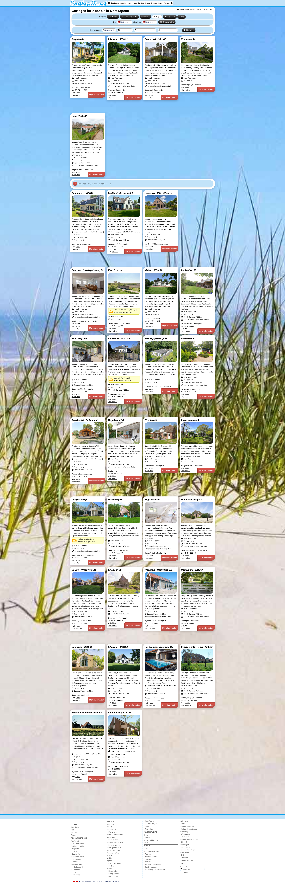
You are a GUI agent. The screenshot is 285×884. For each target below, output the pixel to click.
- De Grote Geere (77, 844)
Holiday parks (170, 17)
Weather (167, 3)
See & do (141, 3)
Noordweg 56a (79, 338)
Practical (154, 3)
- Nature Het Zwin (186, 860)
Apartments (113, 17)
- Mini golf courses (114, 848)
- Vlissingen (184, 845)
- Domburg (184, 831)
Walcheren (184, 821)
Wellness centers (113, 850)
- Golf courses (112, 876)
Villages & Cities (113, 853)
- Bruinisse (148, 859)
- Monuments (112, 832)
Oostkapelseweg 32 (191, 499)
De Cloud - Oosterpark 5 (120, 193)
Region (160, 3)
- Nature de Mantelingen (189, 829)
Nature (109, 855)
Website (115, 252)
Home (73, 821)
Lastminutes (75, 875)
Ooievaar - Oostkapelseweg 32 (87, 270)
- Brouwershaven (150, 856)
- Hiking (110, 868)
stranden (84, 683)
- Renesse (147, 854)
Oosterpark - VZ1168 (155, 39)
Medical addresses (151, 840)
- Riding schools (113, 874)
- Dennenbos (75, 862)
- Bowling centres (113, 845)
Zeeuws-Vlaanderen (187, 850)
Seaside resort (76, 827)
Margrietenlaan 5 (190, 420)
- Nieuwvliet (184, 852)
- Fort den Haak (76, 864)
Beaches (110, 824)
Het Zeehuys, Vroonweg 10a (159, 647)
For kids (74, 832)
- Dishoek (183, 842)
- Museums (111, 829)
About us (183, 866)
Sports (109, 861)
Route (146, 835)
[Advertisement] (137, 107)
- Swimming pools (114, 863)
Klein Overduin (115, 270)
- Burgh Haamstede (151, 867)
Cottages (157, 17)
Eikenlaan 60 (114, 569)
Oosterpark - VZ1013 (192, 569)
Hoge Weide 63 (79, 116)
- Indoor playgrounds (115, 842)
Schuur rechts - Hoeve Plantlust (197, 647)
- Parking (147, 838)
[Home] (108, 3)
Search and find (168, 22)
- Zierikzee (148, 862)
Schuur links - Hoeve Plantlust (87, 712)
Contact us (184, 872)
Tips (72, 830)
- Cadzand (184, 858)
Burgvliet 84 (78, 39)
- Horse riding (112, 871)
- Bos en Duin (76, 854)
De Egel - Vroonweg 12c (84, 569)
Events (147, 3)
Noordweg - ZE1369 (82, 647)
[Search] (172, 3)
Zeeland (147, 849)
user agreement (86, 881)
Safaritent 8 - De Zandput (85, 420)
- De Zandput (76, 859)
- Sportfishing (149, 821)
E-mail (114, 249)
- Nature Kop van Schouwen (154, 870)
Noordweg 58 (115, 499)
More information (96, 95)
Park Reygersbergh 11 (156, 338)
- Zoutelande (184, 837)
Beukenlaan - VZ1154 (119, 338)
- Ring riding (148, 829)
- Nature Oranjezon (187, 826)
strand (99, 675)
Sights (109, 827)
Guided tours (112, 858)
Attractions (111, 837)
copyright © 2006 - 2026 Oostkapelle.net (109, 881)
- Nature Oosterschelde (152, 864)
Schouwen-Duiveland (152, 851)
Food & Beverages (150, 824)
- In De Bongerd (77, 867)
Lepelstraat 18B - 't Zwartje (158, 193)
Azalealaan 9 (187, 338)
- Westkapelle (185, 834)
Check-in (113, 22)
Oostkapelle (115, 3)
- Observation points (115, 835)
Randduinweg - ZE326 (119, 712)
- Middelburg (185, 847)
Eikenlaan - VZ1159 (118, 647)
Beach (135, 3)
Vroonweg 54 (188, 39)
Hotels (181, 17)
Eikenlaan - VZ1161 (117, 39)
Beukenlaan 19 (188, 270)
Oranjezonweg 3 (80, 499)
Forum (146, 843)
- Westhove (75, 870)
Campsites (145, 17)
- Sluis (182, 855)
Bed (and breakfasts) (129, 17)
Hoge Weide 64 (116, 420)
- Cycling (110, 866)
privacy (94, 881)
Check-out (137, 22)
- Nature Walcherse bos (189, 839)
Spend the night (125, 3)
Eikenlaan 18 (151, 420)
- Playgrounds (112, 840)
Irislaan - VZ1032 (153, 270)
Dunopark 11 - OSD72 (82, 193)
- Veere (182, 824)
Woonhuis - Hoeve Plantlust (159, 569)
